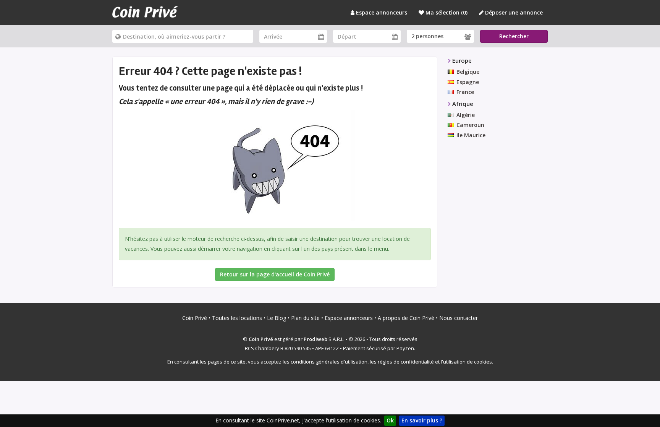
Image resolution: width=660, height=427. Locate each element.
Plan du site (305, 317)
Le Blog (276, 317)
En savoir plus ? (421, 420)
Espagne (467, 82)
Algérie (465, 115)
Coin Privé (194, 317)
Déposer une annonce (513, 12)
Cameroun (470, 124)
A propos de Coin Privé (406, 317)
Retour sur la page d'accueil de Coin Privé (275, 274)
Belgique (467, 71)
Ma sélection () (445, 12)
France (465, 92)
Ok (390, 420)
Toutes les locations (237, 317)
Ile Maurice (470, 135)
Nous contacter (458, 317)
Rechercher (514, 36)
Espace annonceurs (380, 12)
